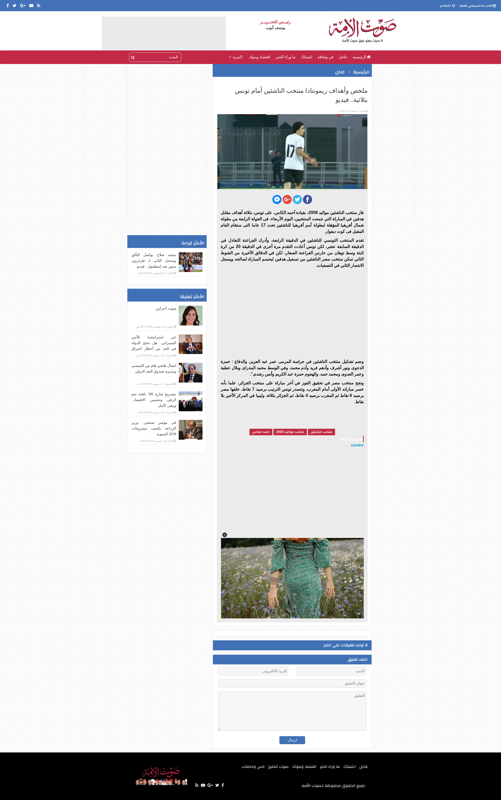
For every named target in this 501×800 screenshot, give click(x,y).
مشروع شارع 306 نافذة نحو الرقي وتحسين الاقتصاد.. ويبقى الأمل (154, 400)
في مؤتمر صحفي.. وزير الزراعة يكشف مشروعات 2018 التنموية (154, 428)
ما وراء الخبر (285, 57)
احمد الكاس (261, 432)
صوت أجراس (166, 308)
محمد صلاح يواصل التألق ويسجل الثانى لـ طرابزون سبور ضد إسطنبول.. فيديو (154, 260)
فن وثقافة (325, 57)
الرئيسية (359, 57)
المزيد (236, 57)
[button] (224, 534)
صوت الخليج (278, 766)
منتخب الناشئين (321, 432)
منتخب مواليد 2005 (290, 432)
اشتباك (306, 57)
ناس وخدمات (253, 766)
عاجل (343, 57)
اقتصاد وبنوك (259, 57)
